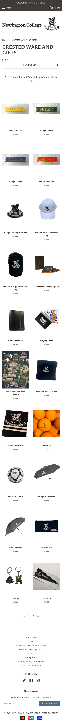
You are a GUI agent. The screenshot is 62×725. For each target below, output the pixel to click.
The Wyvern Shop (30, 712)
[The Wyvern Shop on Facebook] (31, 681)
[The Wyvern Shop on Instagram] (38, 681)
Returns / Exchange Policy (31, 649)
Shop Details (31, 637)
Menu (9, 7)
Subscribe (49, 703)
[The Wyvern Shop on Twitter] (24, 681)
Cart (57, 7)
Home (5, 40)
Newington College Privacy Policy (30, 661)
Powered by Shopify (48, 712)
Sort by (5, 59)
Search (31, 653)
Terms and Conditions (31, 665)
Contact (31, 641)
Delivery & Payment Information (31, 645)
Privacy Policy (31, 657)
